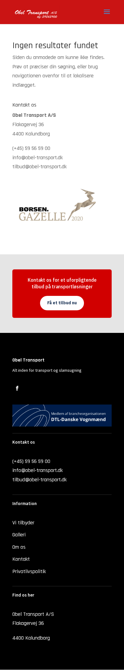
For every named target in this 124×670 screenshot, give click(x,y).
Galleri (19, 534)
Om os (19, 547)
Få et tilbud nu (62, 303)
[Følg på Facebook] (17, 388)
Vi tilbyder (23, 522)
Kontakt (21, 559)
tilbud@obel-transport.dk (39, 166)
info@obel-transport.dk (37, 157)
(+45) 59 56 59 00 (31, 148)
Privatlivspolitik (29, 571)
